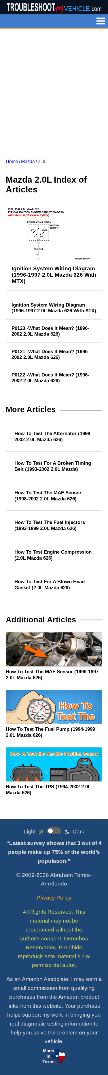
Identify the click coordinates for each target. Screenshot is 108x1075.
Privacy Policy (54, 898)
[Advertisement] (54, 92)
